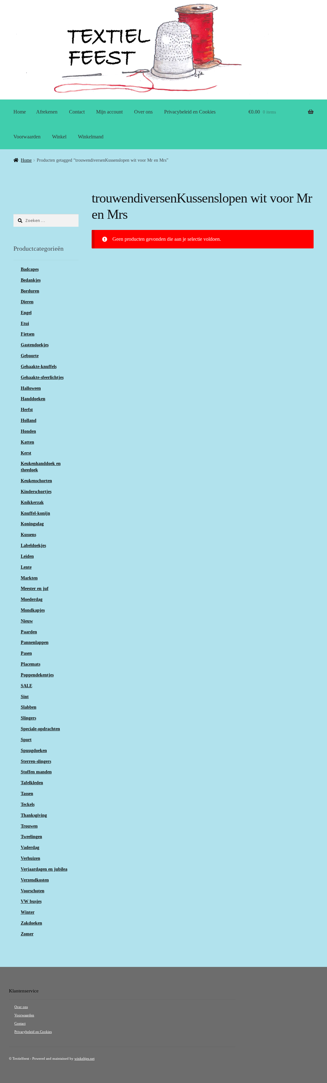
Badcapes (30, 269)
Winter (27, 912)
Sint (25, 696)
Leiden (27, 556)
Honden (28, 431)
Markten (29, 578)
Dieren (27, 301)
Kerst (26, 453)
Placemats (30, 664)
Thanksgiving (34, 815)
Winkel (59, 136)
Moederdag (31, 599)
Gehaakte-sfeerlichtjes (42, 377)
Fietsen (27, 334)
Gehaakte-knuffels (39, 366)
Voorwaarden (27, 136)
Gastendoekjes (35, 345)
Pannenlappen (35, 642)
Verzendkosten (35, 880)
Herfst (27, 409)
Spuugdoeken (34, 750)
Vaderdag (30, 847)
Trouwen (29, 826)
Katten (27, 442)
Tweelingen (31, 836)
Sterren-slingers (36, 761)
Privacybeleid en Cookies (190, 111)
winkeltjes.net (84, 1058)
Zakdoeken (31, 923)
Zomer (27, 934)
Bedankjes (31, 280)
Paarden (29, 632)
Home (19, 111)
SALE (26, 685)
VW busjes (31, 901)
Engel (26, 312)
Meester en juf (35, 588)
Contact (77, 111)
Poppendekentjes (37, 675)
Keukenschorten (36, 480)
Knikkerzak (32, 502)
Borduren (30, 291)
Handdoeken (33, 398)
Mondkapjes (33, 610)
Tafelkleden (32, 782)
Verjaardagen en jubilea (44, 869)
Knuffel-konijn (35, 513)
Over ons (143, 111)
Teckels (27, 804)
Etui (25, 323)
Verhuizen (30, 858)
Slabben (28, 707)
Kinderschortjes (36, 491)
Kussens (28, 534)
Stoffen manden (36, 772)
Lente (26, 567)
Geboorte (30, 355)
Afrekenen (46, 111)
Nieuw (27, 621)
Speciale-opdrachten (40, 728)
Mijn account (109, 111)
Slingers (28, 718)
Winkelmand (90, 136)
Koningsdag (32, 523)
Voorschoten (32, 890)
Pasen (26, 653)
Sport (26, 739)
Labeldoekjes (33, 545)
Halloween (31, 388)
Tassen (27, 793)
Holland (28, 420)
